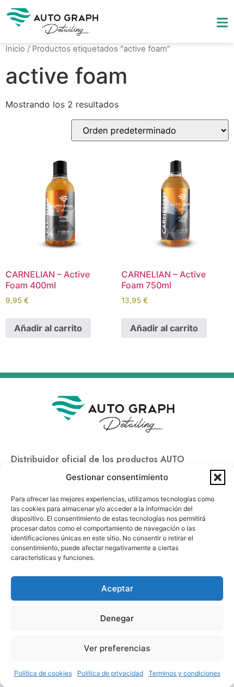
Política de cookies (43, 673)
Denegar (117, 618)
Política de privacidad (110, 673)
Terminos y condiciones (184, 673)
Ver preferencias (117, 648)
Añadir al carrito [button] (48, 328)
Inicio (15, 49)
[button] (217, 477)
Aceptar (117, 588)
